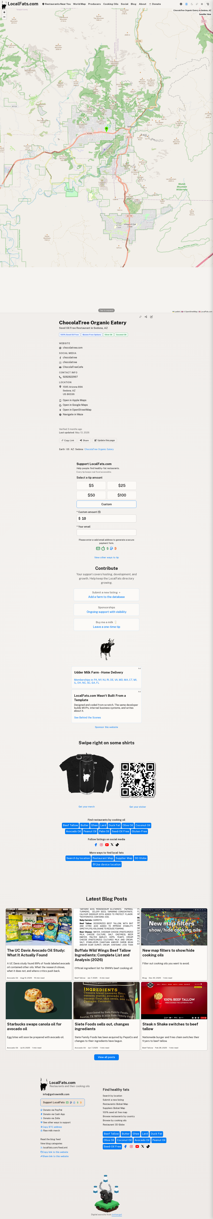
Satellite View (205, 14)
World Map (79, 4)
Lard (103, 825)
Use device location (108, 864)
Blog (133, 4)
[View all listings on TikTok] (117, 844)
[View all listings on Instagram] (101, 844)
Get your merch (87, 806)
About (142, 4)
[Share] (145, 316)
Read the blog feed (50, 1139)
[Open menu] (208, 4)
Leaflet (177, 311)
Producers (94, 4)
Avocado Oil (73, 831)
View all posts (106, 1057)
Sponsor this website (106, 727)
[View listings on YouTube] (137, 1146)
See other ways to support (57, 1122)
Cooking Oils (110, 4)
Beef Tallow (70, 825)
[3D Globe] (180, 4)
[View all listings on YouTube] (106, 844)
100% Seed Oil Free (70, 335)
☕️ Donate (155, 4)
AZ (72, 449)
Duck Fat (114, 825)
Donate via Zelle (51, 1118)
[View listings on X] (143, 1146)
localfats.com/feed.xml (55, 1147)
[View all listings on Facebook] (95, 844)
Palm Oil (104, 831)
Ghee (94, 825)
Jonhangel (117, 1214)
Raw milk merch (51, 1130)
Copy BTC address (52, 1127)
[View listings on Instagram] (131, 1146)
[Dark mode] (191, 4)
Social (124, 4)
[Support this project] (186, 4)
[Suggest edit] (151, 316)
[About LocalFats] (6, 1195)
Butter (84, 825)
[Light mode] (201, 4)
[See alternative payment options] (111, 548)
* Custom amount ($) (89, 512)
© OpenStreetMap (189, 311)
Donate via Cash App (54, 1114)
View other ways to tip (106, 557)
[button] (4, 12)
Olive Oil (108, 335)
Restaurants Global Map (115, 1104)
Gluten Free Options (91, 335)
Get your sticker (137, 806)
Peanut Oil (90, 831)
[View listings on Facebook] (125, 1146)
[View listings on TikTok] (148, 1146)
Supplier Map (124, 858)
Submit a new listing (113, 1099)
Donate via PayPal (52, 1110)
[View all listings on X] (112, 844)
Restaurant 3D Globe (114, 1124)
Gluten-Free (139, 831)
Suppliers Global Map (114, 1108)
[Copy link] (140, 316)
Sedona (79, 449)
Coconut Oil (121, 335)
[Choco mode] (196, 4)
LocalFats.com (62, 1083)
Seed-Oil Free (120, 831)
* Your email (83, 526)
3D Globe (141, 858)
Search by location (78, 858)
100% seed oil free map (115, 1112)
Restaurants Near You (57, 4)
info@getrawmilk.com (56, 1094)
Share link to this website (56, 1156)
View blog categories (51, 1143)
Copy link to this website (55, 1152)
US (67, 449)
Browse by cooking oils (114, 1120)
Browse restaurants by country (119, 1116)
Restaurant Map (102, 858)
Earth (62, 449)
